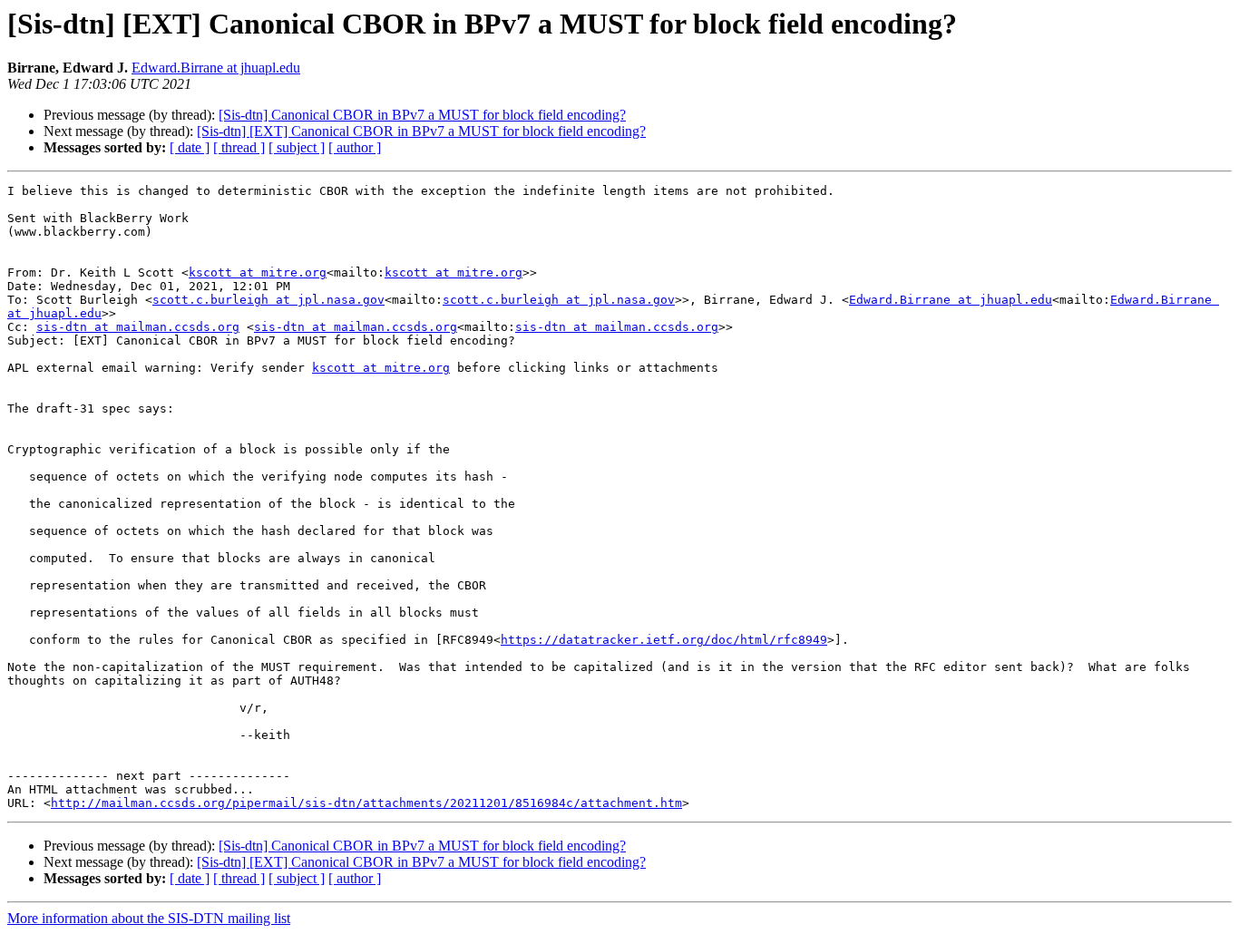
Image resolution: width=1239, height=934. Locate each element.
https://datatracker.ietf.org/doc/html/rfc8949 (664, 640)
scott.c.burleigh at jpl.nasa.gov (268, 299)
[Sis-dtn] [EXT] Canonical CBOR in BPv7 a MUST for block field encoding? (421, 131)
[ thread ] (239, 147)
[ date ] (190, 147)
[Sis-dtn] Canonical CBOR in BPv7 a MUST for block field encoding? (422, 114)
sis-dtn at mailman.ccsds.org (137, 327)
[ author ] (354, 147)
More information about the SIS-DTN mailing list (148, 918)
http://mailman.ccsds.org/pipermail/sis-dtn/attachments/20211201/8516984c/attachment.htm (366, 803)
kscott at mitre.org (258, 272)
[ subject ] (296, 147)
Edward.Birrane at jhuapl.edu (216, 67)
